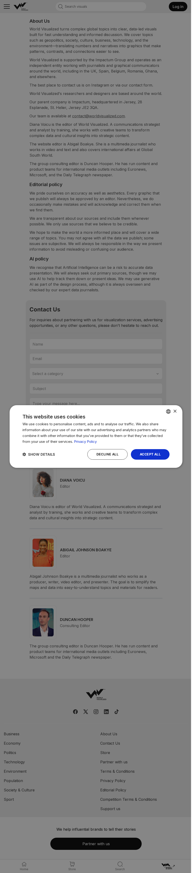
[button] (38, 454)
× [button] (175, 411)
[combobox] (168, 411)
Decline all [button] (107, 454)
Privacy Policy (85, 441)
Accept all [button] (150, 454)
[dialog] (96, 436)
